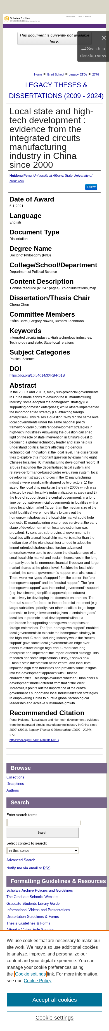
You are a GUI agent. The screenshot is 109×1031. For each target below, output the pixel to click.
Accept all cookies (54, 1000)
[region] (54, 980)
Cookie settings (30, 974)
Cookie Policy (37, 980)
